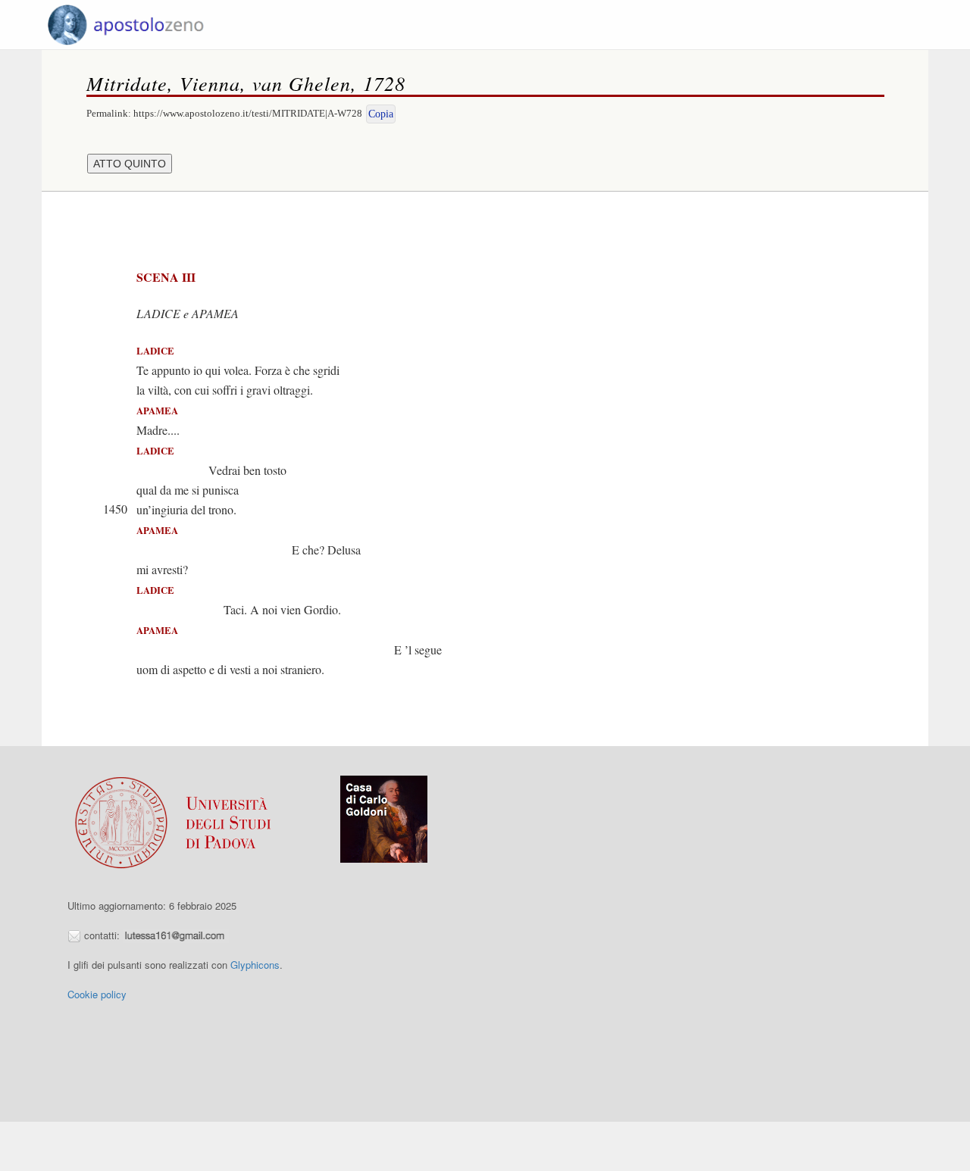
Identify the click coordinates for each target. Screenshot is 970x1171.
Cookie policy (97, 994)
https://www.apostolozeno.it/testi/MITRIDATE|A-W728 (247, 113)
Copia (380, 114)
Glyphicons (255, 964)
